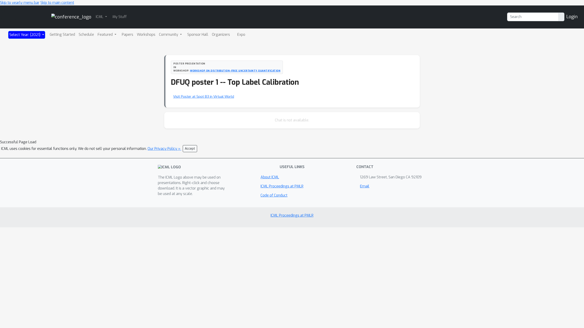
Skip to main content (57, 2)
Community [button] (169, 34)
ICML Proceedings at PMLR (282, 186)
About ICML (270, 177)
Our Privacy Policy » (164, 148)
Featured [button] (106, 34)
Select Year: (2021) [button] (25, 34)
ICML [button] (100, 16)
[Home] (71, 17)
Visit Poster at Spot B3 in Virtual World (203, 96)
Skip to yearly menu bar (19, 2)
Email (364, 186)
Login (572, 17)
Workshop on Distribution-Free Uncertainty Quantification (235, 70)
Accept (190, 148)
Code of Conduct (274, 195)
